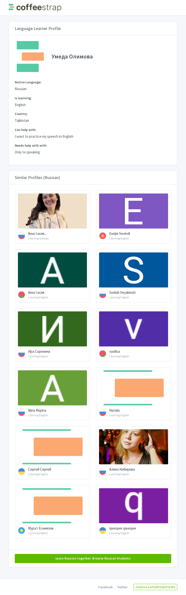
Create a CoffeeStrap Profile (155, 587)
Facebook (105, 587)
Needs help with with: (31, 145)
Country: (21, 114)
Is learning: (23, 98)
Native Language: (28, 82)
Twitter (122, 587)
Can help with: (25, 130)
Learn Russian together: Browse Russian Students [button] (93, 558)
